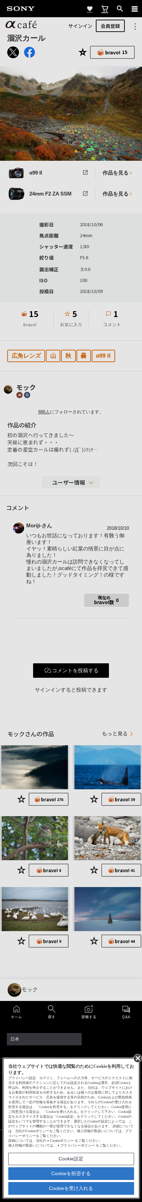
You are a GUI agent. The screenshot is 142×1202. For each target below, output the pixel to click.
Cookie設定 (71, 1158)
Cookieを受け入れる (71, 1188)
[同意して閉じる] (137, 1058)
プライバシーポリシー (77, 1145)
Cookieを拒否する (71, 1173)
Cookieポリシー (62, 1140)
